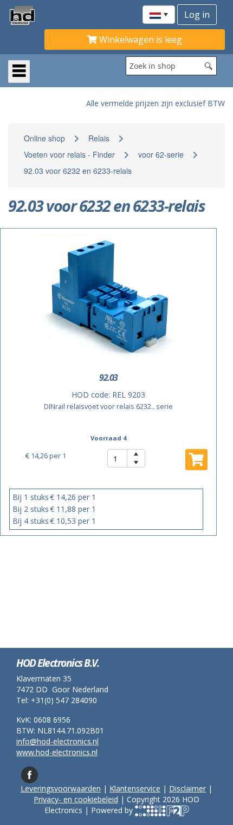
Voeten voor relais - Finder (69, 154)
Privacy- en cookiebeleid (76, 799)
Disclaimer (187, 788)
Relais (98, 138)
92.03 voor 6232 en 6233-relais (78, 170)
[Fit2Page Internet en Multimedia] (162, 810)
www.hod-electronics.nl (57, 752)
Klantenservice (134, 788)
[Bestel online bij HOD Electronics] (26, 15)
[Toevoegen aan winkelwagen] (196, 459)
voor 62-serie (161, 154)
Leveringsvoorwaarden (61, 788)
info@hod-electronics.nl (57, 741)
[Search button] (208, 65)
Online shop (44, 138)
